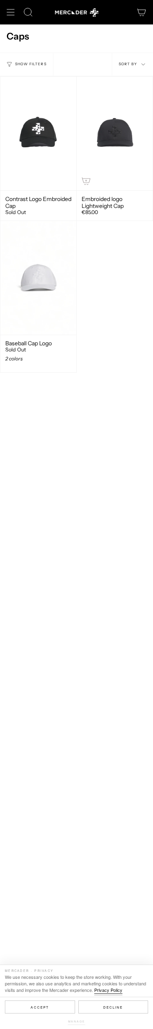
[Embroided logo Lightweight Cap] (115, 133)
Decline (113, 1007)
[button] (28, 12)
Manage (76, 1021)
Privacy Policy (108, 990)
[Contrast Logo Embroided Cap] (38, 133)
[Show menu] (10, 12)
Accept (40, 1007)
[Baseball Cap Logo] (38, 278)
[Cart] (141, 12)
